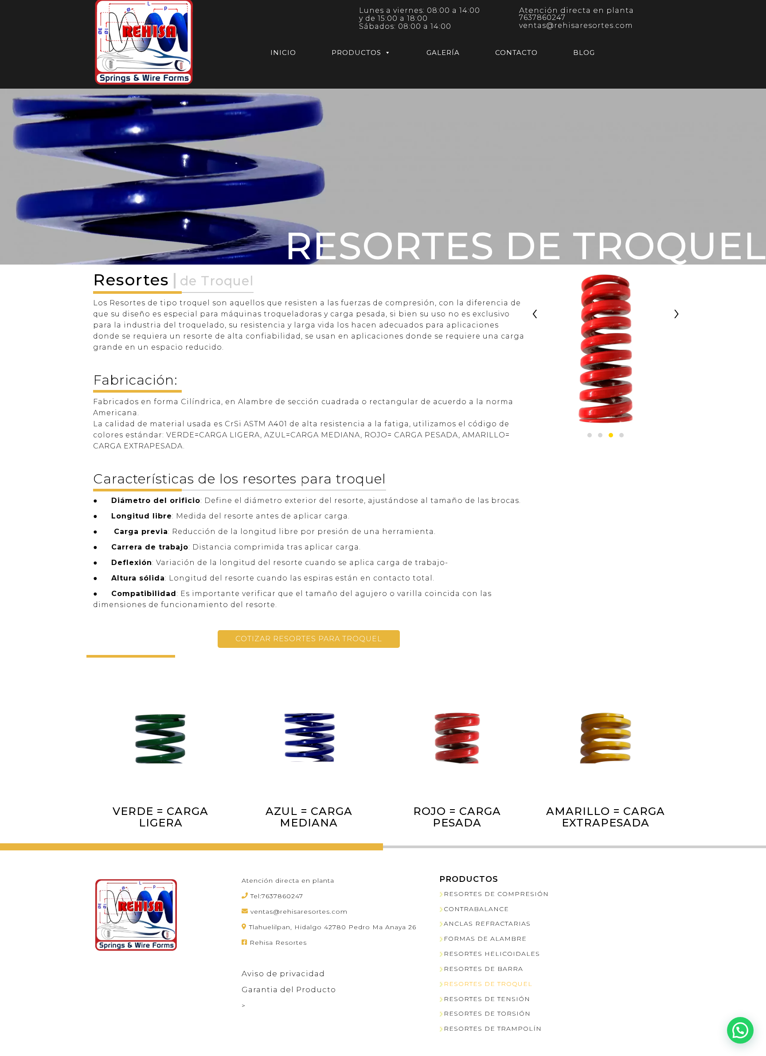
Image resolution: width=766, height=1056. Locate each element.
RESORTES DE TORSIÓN (487, 1013)
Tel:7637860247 (276, 896)
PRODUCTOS (356, 52)
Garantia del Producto (289, 989)
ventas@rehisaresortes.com (576, 26)
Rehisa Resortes (278, 943)
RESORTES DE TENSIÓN (487, 999)
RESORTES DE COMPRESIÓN (496, 894)
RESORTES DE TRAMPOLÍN (493, 1029)
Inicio (283, 52)
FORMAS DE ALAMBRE (485, 939)
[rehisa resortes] (144, 43)
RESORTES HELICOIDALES (492, 954)
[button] (589, 435)
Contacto (516, 52)
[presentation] (535, 312)
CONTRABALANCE (476, 909)
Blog (584, 52)
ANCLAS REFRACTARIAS (487, 923)
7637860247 (542, 18)
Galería (443, 52)
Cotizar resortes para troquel (308, 639)
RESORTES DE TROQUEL (488, 984)
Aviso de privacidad (283, 973)
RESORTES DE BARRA (483, 969)
